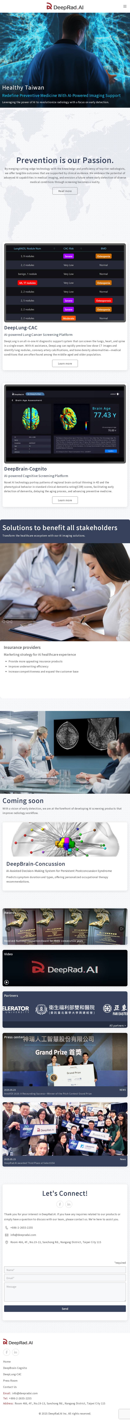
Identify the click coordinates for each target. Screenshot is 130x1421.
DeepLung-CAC (12, 1374)
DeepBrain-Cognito (15, 1368)
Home (7, 1361)
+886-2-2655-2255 (20, 1398)
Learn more (65, 363)
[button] (7, 622)
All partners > (118, 1025)
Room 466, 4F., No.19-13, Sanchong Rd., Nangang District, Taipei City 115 (60, 1403)
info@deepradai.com (25, 1393)
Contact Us (10, 1387)
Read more (65, 191)
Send (65, 1309)
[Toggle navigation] (124, 6)
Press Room (10, 1380)
